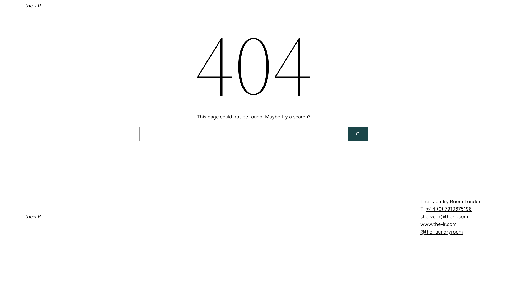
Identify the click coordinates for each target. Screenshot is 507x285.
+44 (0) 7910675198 (449, 209)
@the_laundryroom (441, 232)
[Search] (358, 134)
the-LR (33, 5)
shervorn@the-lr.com (444, 216)
